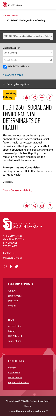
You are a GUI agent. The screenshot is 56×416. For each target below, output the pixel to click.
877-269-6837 (10, 246)
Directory (13, 300)
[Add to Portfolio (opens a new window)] (26, 97)
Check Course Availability (17, 190)
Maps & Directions (12, 258)
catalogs (13, 401)
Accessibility (14, 326)
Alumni (12, 290)
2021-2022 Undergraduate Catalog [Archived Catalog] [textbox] (28, 36)
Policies (12, 305)
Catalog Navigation (18, 84)
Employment (14, 295)
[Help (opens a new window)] (50, 97)
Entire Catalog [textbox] (10, 53)
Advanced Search (13, 75)
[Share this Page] (34, 97)
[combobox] (28, 36)
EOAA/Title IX (15, 336)
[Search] (51, 60)
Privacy (12, 331)
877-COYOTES (10, 242)
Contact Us (8, 253)
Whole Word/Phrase (18, 66)
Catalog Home (10, 15)
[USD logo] (12, 5)
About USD (14, 372)
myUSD (12, 367)
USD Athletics (15, 377)
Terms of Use (14, 341)
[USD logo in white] (22, 229)
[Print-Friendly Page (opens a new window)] (42, 97)
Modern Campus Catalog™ (34, 411)
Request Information (18, 382)
